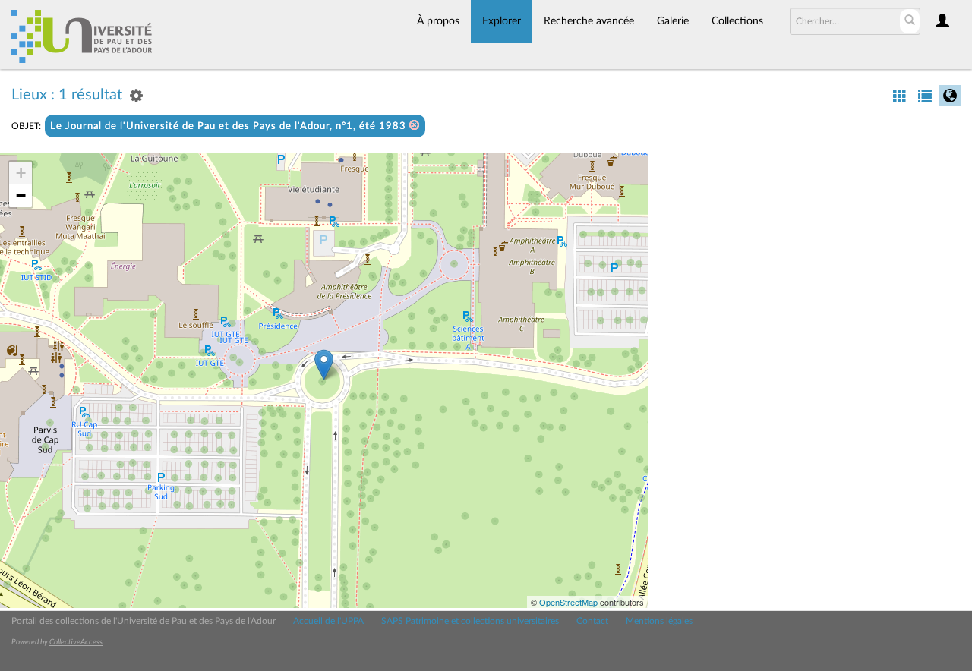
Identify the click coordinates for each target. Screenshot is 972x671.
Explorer (501, 21)
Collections (737, 21)
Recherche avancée (589, 21)
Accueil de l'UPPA (328, 620)
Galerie (673, 21)
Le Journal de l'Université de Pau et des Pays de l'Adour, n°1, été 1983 (229, 126)
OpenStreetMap (568, 602)
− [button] (21, 195)
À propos (438, 21)
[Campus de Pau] (323, 364)
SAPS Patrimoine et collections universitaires (470, 620)
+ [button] (21, 172)
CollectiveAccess (76, 642)
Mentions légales (659, 620)
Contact (592, 620)
